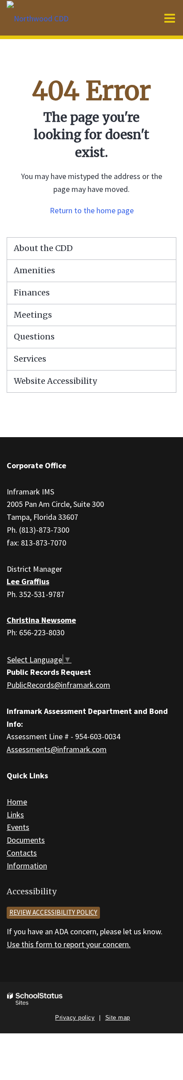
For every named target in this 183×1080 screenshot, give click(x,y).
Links (15, 814)
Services (30, 359)
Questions (34, 336)
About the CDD (43, 248)
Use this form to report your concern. (69, 944)
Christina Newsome (41, 620)
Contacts (22, 853)
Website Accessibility (55, 381)
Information (27, 866)
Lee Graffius (28, 581)
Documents (26, 840)
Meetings (33, 315)
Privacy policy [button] (75, 1017)
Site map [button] (117, 1017)
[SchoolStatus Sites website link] (35, 998)
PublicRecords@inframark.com (58, 685)
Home (17, 802)
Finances (32, 292)
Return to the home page (92, 210)
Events (18, 827)
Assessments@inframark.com (57, 749)
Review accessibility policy (53, 912)
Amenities (34, 270)
